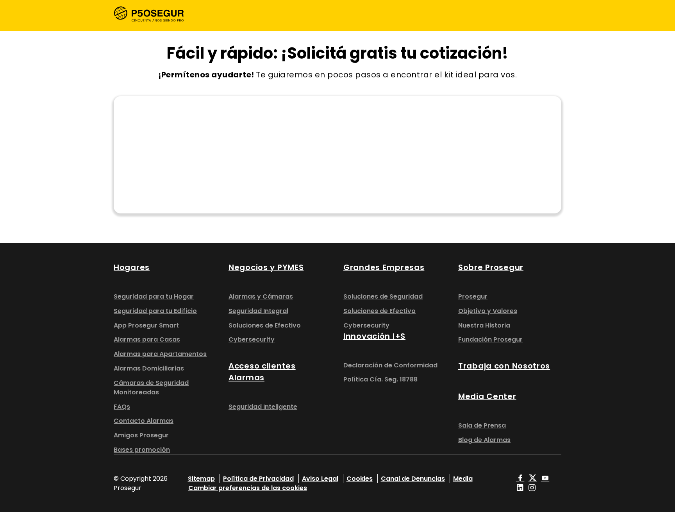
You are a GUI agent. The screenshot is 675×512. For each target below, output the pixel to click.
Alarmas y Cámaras (261, 296)
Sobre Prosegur (490, 267)
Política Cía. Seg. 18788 (380, 379)
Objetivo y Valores (487, 310)
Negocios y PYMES (266, 267)
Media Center (487, 396)
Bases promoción (142, 449)
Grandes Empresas (383, 267)
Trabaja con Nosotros (504, 365)
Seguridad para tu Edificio (155, 310)
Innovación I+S (374, 336)
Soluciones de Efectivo (265, 325)
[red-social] (520, 478)
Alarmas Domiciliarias (149, 368)
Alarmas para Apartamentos (160, 353)
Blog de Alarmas (484, 439)
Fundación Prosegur (490, 339)
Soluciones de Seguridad (383, 296)
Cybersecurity (252, 339)
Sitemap (201, 478)
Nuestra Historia (484, 325)
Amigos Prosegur (141, 435)
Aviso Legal (320, 478)
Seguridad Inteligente (263, 406)
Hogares (132, 267)
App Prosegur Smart (146, 325)
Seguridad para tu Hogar (154, 296)
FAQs (122, 406)
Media (463, 478)
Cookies (359, 478)
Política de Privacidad (258, 478)
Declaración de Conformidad (390, 365)
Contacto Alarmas (143, 420)
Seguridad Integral (258, 310)
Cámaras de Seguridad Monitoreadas (151, 387)
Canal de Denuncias (413, 478)
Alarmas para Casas (147, 339)
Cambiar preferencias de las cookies (247, 487)
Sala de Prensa (482, 425)
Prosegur (473, 296)
